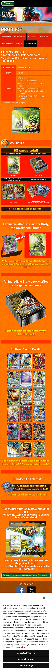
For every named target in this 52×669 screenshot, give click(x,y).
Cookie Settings (26, 665)
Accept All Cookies (26, 653)
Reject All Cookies (26, 659)
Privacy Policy (18, 647)
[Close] (44, 598)
